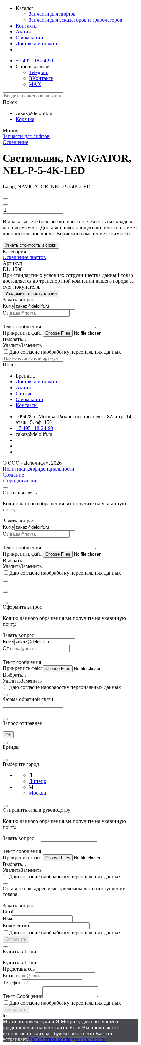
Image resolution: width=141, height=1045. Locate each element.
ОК (8, 734)
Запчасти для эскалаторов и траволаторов (75, 20)
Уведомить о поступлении (31, 293)
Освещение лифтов (24, 257)
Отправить (15, 939)
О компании (29, 37)
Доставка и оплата (36, 43)
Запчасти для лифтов (52, 14)
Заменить (31, 345)
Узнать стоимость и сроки (30, 245)
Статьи (23, 393)
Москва (37, 793)
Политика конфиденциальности (38, 469)
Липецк (37, 781)
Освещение (15, 142)
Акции (23, 31)
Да (31, 1039)
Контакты (27, 26)
